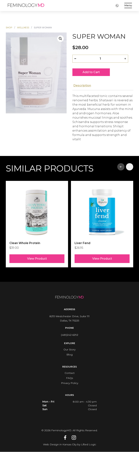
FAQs (69, 378)
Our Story (69, 349)
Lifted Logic (88, 444)
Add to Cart (91, 72)
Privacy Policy (69, 383)
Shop (9, 27)
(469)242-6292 (69, 334)
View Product (37, 258)
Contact (70, 373)
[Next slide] (129, 166)
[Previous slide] (121, 166)
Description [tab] (82, 85)
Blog (69, 354)
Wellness (23, 27)
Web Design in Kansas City (60, 444)
